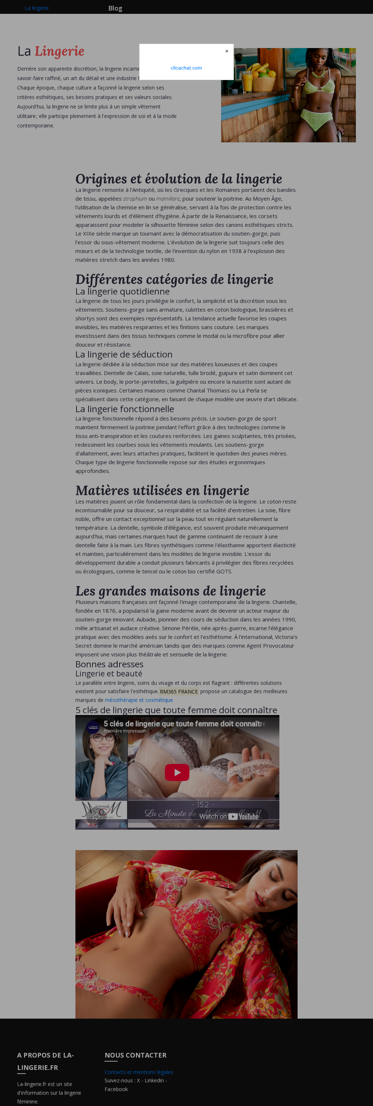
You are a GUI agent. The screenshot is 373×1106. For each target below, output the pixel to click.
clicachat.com (186, 68)
